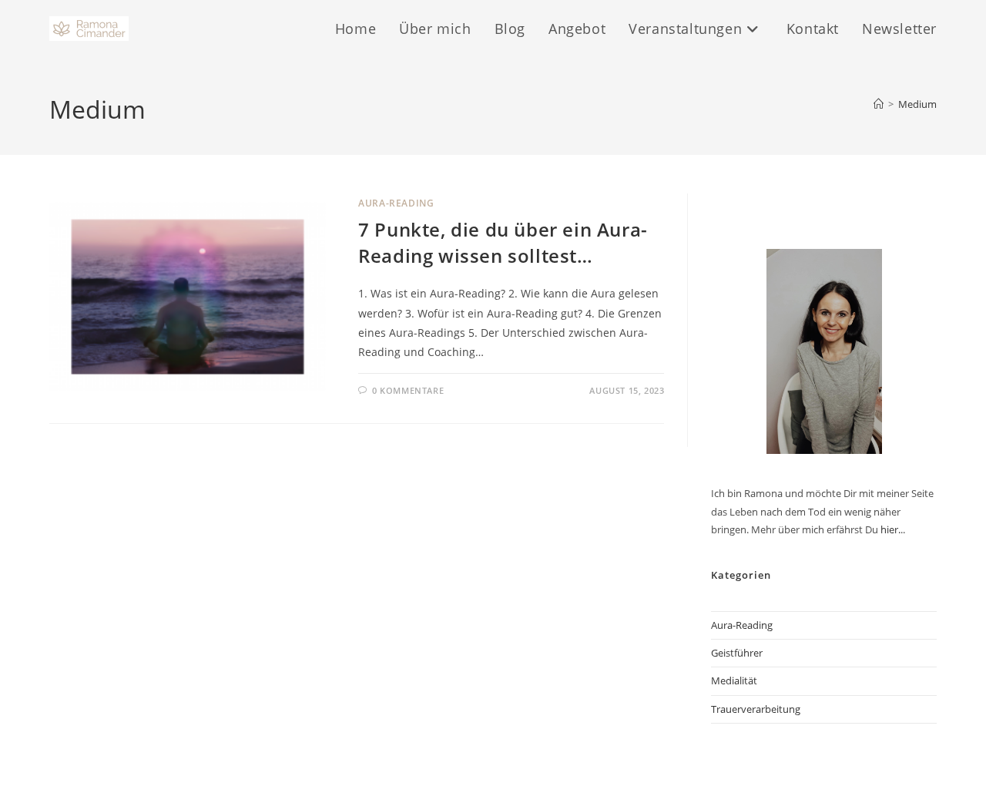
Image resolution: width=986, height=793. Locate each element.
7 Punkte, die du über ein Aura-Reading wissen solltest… (503, 242)
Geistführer (737, 653)
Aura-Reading (396, 203)
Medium (917, 104)
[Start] (879, 104)
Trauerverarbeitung (755, 709)
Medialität (734, 680)
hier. (890, 529)
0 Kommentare (408, 390)
